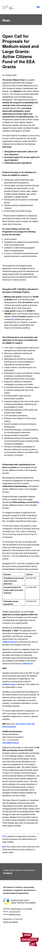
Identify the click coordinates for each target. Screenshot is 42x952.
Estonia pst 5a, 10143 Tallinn (21, 908)
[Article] (18, 7)
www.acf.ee (28, 663)
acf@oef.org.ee (9, 641)
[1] (13, 319)
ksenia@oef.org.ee (10, 742)
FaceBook (7, 873)
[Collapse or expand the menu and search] (38, 7)
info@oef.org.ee (15, 914)
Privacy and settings (10, 922)
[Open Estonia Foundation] (19, 904)
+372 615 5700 (14, 911)
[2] (38, 502)
